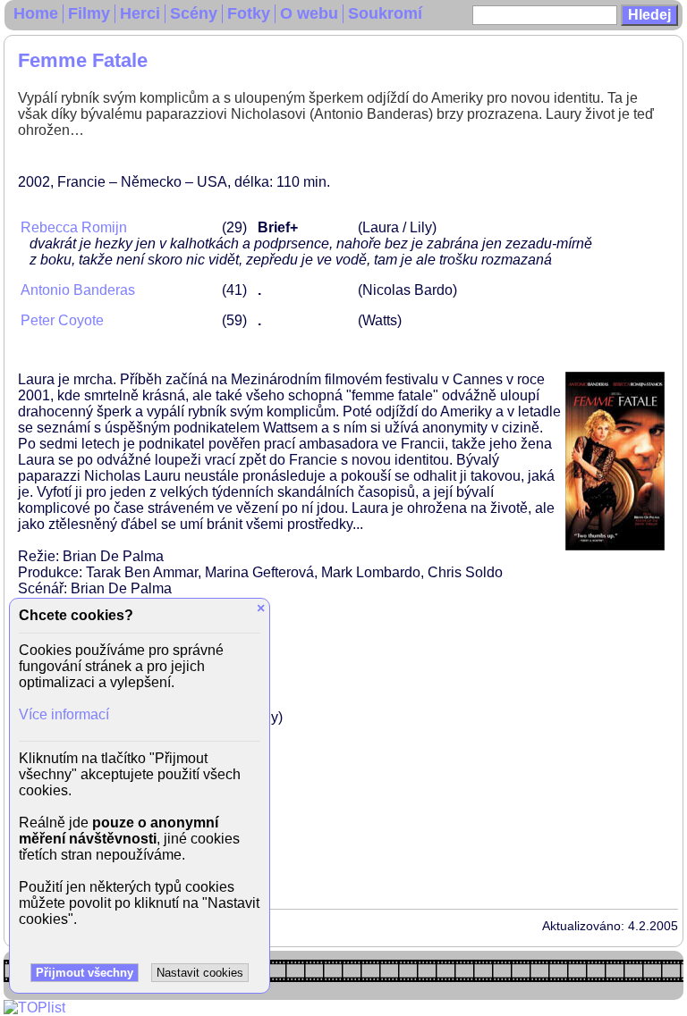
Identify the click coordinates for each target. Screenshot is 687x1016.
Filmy (89, 13)
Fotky (248, 13)
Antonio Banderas (78, 290)
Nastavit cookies (200, 972)
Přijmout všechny (84, 972)
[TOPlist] (34, 1007)
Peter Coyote (62, 320)
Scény (193, 13)
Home (35, 13)
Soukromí (385, 13)
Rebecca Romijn (74, 227)
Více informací (64, 714)
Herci (140, 13)
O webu (309, 13)
